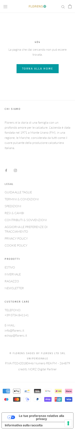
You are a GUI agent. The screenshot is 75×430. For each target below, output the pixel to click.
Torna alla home (37, 68)
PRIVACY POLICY (16, 238)
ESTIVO (10, 267)
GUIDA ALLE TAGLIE (18, 192)
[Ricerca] (63, 6)
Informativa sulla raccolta (23, 425)
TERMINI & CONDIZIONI (22, 199)
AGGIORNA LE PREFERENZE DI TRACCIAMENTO (26, 229)
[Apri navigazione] (5, 6)
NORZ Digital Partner (42, 369)
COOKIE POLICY (16, 245)
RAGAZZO (12, 281)
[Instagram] (15, 170)
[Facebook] (6, 170)
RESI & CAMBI (14, 213)
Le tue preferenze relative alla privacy (41, 417)
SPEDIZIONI (13, 206)
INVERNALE (13, 274)
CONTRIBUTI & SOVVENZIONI (26, 220)
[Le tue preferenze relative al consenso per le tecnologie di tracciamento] (68, 423)
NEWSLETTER (14, 288)
